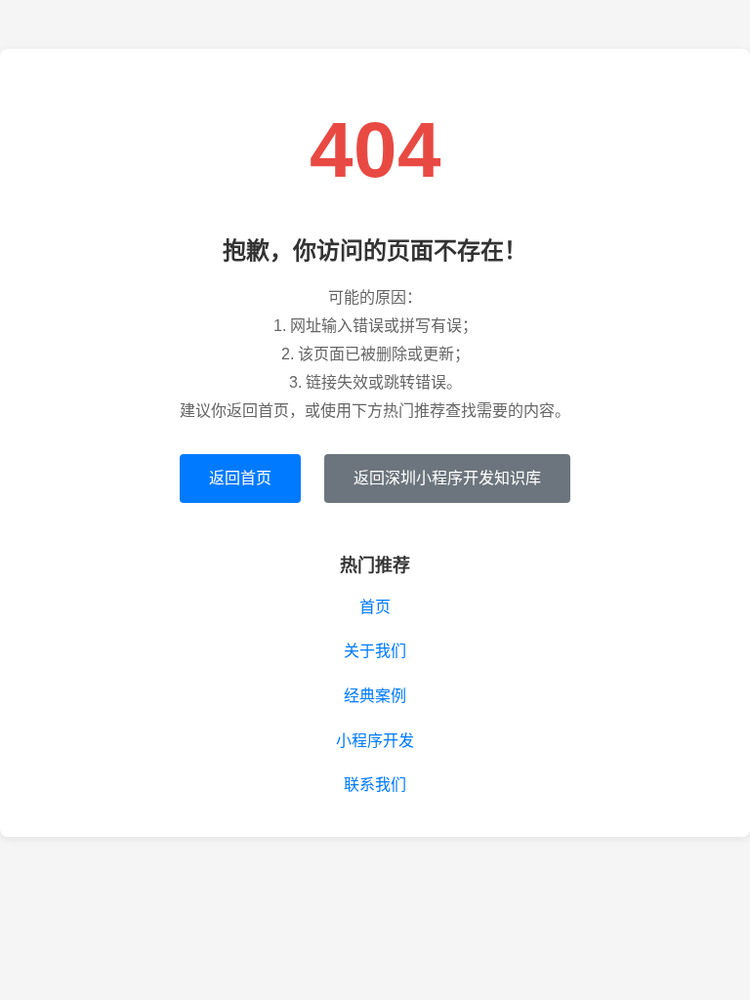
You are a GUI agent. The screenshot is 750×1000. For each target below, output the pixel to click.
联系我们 (375, 784)
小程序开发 (375, 740)
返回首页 (240, 478)
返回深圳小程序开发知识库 (447, 478)
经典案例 (375, 696)
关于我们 (375, 651)
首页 (375, 607)
